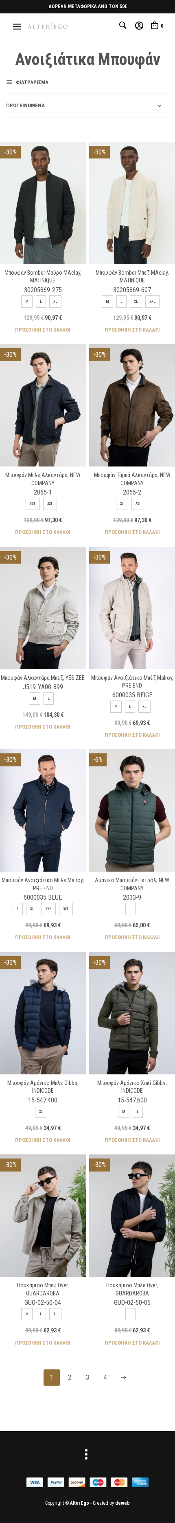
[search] (123, 25)
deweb (122, 1503)
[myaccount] (139, 25)
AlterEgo (79, 1503)
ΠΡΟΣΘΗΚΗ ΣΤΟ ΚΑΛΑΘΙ (42, 329)
